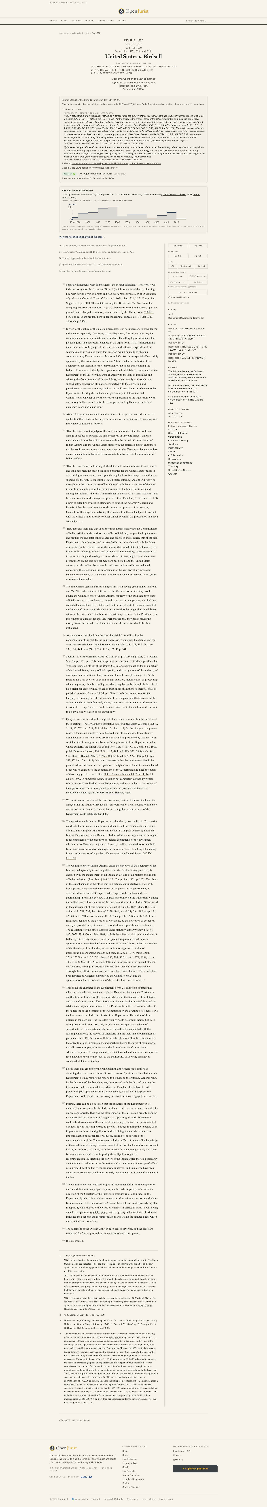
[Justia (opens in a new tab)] (87, 1477)
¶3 (64, 414)
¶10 (63, 719)
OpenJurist (64, 33)
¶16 (63, 1103)
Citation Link (186, 266)
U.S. (87, 33)
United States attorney (104, 444)
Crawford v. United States (115, 163)
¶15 (63, 1068)
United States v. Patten (106, 644)
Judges (89, 21)
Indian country (145, 1305)
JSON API (178, 1459)
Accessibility (80, 1499)
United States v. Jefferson (130, 159)
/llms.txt (177, 1455)
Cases (53, 21)
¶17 (63, 1184)
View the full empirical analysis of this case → (82, 237)
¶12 (63, 821)
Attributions (132, 1499)
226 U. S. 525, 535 (131, 644)
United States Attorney (179, 470)
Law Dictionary (129, 1459)
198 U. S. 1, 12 (103, 751)
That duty (173, 466)
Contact (96, 1499)
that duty (102, 814)
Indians (171, 451)
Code (64, 21)
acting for (138, 666)
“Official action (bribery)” (106, 168)
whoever (172, 474)
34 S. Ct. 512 (133, 44)
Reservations (174, 459)
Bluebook (201, 266)
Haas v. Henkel (80, 756)
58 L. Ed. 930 (133, 48)
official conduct (99, 1212)
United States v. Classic (174, 194)
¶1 (64, 284)
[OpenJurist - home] (133, 11)
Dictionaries (106, 21)
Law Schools (128, 1471)
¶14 (63, 987)
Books (122, 21)
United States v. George (135, 723)
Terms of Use (148, 1499)
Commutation (175, 437)
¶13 (63, 865)
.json (74, 1420)
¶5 (64, 465)
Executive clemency (138, 449)
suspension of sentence (139, 419)
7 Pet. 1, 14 (142, 774)
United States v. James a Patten (145, 163)
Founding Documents (133, 1479)
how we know (119, 174)
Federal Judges (130, 1463)
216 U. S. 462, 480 (101, 756)
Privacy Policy (166, 1499)
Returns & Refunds (113, 1499)
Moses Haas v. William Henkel (86, 163)
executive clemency (178, 440)
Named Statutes (130, 1475)
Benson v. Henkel (83, 751)
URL (172, 266)
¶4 (64, 430)
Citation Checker (130, 1487)
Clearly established (177, 433)
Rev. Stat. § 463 (98, 879)
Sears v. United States (133, 143)
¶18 (63, 1228)
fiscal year (114, 1337)
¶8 (64, 635)
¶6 (64, 528)
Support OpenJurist (195, 1468)
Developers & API (182, 1451)
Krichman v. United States (111, 143)
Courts (76, 21)
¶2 (64, 328)
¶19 (63, 1240)
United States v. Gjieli (108, 159)
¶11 (63, 799)
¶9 (64, 656)
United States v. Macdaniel (119, 774)
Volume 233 (77, 33)
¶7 (64, 586)
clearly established (86, 783)
